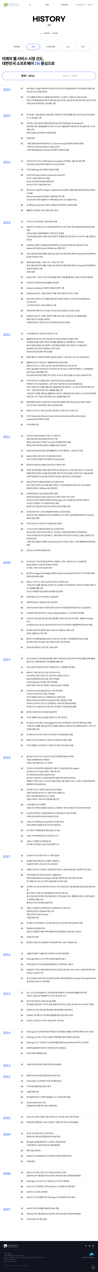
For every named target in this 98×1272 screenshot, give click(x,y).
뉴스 (68, 47)
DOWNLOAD (81, 5)
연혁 (33, 47)
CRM (47, 5)
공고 (83, 47)
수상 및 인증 (50, 47)
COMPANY (64, 5)
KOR (91, 5)
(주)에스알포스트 (11, 5)
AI (30, 5)
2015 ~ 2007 (70, 76)
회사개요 (16, 47)
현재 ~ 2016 (28, 76)
